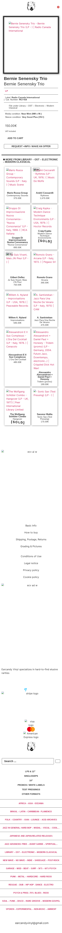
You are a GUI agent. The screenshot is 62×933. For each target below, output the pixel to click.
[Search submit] (57, 761)
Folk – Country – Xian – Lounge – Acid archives (31, 820)
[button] (15, 138)
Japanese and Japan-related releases (31, 836)
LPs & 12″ (30, 771)
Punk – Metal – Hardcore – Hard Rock (31, 876)
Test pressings (31, 789)
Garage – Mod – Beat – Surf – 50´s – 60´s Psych (31, 868)
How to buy (31, 532)
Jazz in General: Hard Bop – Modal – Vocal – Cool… (31, 828)
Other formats (31, 794)
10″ (31, 780)
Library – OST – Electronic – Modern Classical (31, 852)
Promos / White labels (31, 785)
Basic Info (31, 525)
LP (6, 91)
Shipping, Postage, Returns (31, 539)
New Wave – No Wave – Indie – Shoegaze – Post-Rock (31, 860)
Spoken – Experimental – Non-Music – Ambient (31, 909)
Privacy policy (31, 570)
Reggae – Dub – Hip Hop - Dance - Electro (31, 885)
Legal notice (31, 563)
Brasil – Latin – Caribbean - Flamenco (31, 811)
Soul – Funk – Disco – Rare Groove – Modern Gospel (31, 901)
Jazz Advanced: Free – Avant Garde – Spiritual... (31, 844)
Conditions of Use (31, 556)
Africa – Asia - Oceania (31, 803)
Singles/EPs (31, 776)
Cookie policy (31, 577)
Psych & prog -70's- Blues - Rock (31, 893)
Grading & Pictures (31, 546)
